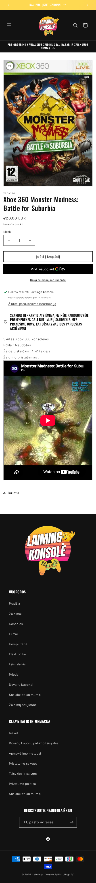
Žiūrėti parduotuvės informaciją (32, 304)
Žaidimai (15, 614)
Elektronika (17, 654)
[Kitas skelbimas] (88, 5)
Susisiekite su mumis (25, 695)
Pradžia (14, 603)
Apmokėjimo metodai (25, 753)
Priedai (14, 675)
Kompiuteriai (18, 644)
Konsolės (16, 624)
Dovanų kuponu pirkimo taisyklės (34, 743)
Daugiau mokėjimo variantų (48, 280)
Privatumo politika (22, 784)
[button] (9, 25)
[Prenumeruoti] (72, 822)
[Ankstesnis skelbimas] (8, 5)
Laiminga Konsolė (43, 874)
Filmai (13, 634)
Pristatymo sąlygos (23, 764)
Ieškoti (14, 733)
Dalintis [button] (13, 493)
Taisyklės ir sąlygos (23, 774)
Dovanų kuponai (21, 685)
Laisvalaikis (17, 664)
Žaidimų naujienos (23, 705)
